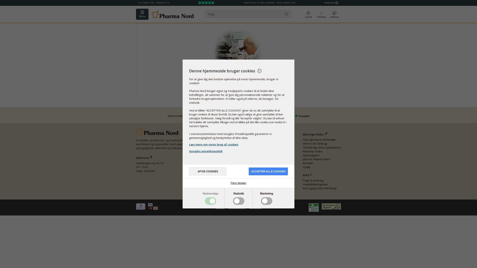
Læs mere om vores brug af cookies (213, 144)
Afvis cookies (208, 171)
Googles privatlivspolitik (205, 151)
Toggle (210, 201)
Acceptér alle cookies (268, 171)
